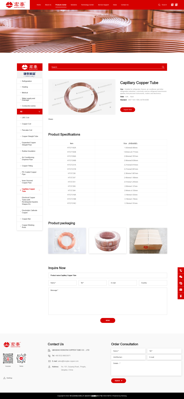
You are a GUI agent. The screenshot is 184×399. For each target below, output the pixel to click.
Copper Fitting (27, 166)
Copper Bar (26, 219)
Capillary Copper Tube (28, 190)
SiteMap (9, 378)
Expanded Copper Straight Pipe (29, 143)
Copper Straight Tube (30, 136)
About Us (48, 5)
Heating (25, 87)
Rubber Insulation (28, 151)
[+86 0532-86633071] (181, 270)
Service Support (103, 5)
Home (39, 5)
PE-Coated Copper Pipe (29, 173)
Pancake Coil (27, 130)
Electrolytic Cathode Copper (29, 211)
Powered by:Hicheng (120, 396)
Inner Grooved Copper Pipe (27, 181)
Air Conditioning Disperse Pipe (28, 158)
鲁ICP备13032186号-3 (104, 396)
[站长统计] (94, 396)
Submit (117, 381)
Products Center (60, 5)
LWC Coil (25, 117)
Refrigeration (27, 81)
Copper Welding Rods (28, 226)
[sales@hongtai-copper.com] (181, 283)
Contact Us (125, 5)
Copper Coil (26, 124)
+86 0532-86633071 (62, 355)
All (21, 111)
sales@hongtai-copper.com (68, 361)
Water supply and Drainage (28, 99)
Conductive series (29, 106)
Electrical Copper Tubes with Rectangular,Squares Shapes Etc (30, 200)
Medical (25, 92)
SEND (108, 320)
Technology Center (87, 5)
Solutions (74, 5)
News (115, 5)
